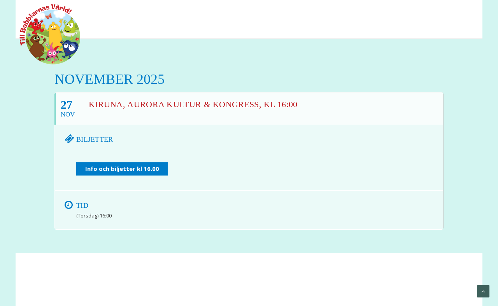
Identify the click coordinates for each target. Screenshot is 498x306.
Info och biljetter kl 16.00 (122, 168)
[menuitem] (432, 11)
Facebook (432, 11)
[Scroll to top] (483, 290)
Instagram (462, 11)
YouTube (448, 11)
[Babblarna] (44, 34)
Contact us (182, 283)
